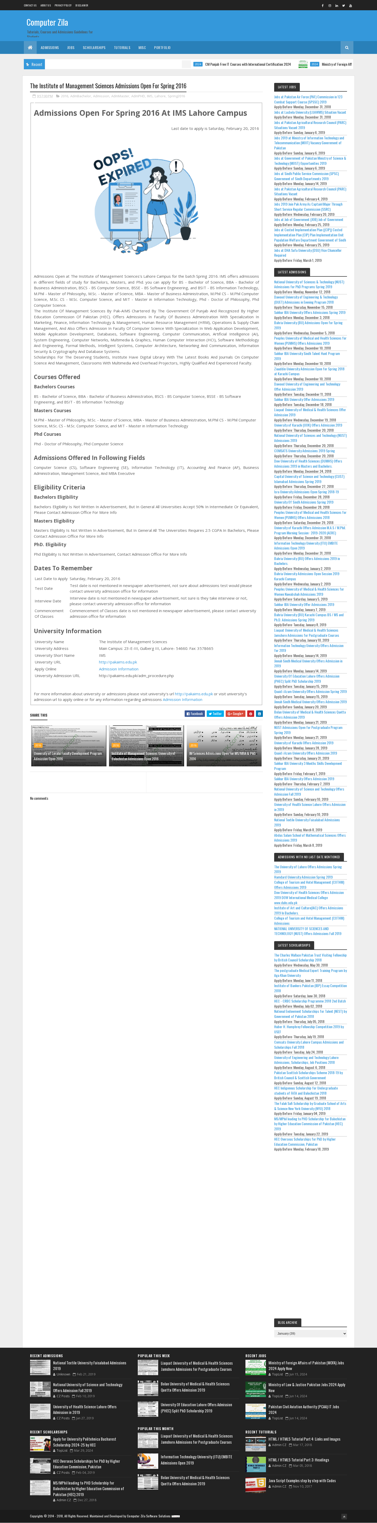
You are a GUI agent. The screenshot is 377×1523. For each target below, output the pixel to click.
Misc (142, 47)
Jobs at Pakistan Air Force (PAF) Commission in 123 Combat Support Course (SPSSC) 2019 (308, 99)
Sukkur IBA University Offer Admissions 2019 (304, 399)
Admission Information (118, 668)
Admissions (50, 47)
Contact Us (30, 5)
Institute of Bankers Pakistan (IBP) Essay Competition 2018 (310, 988)
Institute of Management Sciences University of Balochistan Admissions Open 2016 (143, 755)
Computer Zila (47, 22)
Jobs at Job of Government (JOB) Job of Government (308, 219)
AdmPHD (138, 96)
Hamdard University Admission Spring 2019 (303, 877)
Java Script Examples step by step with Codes (302, 1480)
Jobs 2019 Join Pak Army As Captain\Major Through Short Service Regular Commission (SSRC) (308, 206)
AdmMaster (120, 96)
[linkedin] (337, 5)
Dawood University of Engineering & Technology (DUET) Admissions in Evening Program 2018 (306, 299)
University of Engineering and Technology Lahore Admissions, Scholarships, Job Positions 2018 (306, 1060)
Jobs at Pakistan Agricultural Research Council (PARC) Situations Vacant (310, 191)
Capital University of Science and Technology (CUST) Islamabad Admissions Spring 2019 (309, 479)
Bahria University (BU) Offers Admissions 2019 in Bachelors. (307, 561)
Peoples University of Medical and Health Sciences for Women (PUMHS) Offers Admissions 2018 (310, 514)
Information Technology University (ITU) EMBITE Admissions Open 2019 (306, 545)
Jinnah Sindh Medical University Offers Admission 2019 (310, 701)
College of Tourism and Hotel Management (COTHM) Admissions (309, 920)
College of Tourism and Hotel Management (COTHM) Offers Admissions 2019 (309, 884)
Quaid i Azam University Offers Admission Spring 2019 (310, 691)
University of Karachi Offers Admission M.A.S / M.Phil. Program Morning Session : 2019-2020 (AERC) (310, 530)
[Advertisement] (310, 1236)
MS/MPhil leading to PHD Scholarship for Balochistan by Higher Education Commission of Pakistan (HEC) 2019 (309, 1123)
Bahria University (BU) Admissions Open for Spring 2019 (308, 325)
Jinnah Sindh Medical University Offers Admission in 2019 (308, 663)
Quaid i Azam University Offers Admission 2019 (305, 753)
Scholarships (94, 47)
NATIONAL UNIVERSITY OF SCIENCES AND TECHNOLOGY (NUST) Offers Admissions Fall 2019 (307, 931)
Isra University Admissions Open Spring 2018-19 (306, 491)
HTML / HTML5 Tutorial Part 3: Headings (299, 1459)
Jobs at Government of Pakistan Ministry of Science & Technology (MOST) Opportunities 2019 (310, 160)
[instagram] (330, 5)
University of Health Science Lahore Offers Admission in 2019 (309, 807)
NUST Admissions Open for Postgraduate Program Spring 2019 (308, 730)
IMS (150, 96)
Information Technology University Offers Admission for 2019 (308, 648)
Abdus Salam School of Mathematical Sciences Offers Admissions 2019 (310, 837)
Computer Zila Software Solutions (149, 1516)
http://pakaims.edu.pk (118, 661)
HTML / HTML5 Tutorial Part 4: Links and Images (304, 1439)
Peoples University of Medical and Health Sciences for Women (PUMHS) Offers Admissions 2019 (310, 340)
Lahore (160, 96)
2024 (172, 64)
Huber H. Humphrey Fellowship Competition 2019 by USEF (309, 1029)
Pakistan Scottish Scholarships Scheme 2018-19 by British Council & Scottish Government (308, 1075)
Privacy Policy (63, 5)
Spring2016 (176, 96)
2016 (64, 96)
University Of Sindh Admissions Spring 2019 (303, 502)
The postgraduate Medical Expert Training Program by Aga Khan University (310, 973)
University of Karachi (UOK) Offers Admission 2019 (308, 425)
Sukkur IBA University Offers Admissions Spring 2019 (309, 312)
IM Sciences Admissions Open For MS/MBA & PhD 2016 (222, 755)
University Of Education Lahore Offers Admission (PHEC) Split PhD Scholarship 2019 (306, 678)
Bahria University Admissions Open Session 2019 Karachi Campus (306, 576)
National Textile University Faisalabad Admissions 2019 (307, 822)
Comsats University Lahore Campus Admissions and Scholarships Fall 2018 (309, 1044)
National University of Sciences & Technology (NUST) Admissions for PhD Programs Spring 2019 (309, 284)
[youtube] (350, 5)
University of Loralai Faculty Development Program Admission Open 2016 (68, 755)
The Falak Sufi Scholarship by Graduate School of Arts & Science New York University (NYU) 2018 (310, 1106)
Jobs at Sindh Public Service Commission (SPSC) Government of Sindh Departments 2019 (306, 176)
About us (46, 5)
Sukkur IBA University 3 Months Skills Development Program (308, 765)
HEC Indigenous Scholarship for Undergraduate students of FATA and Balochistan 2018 (306, 1090)
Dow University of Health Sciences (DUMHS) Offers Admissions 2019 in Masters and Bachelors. (308, 463)
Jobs (71, 47)
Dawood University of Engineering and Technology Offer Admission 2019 (307, 386)
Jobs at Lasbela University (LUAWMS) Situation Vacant (310, 112)
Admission (101, 96)
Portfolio (162, 47)
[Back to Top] (344, 1516)
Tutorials (122, 47)
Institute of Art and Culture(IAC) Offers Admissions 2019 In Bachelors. (308, 910)
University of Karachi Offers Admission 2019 (303, 742)
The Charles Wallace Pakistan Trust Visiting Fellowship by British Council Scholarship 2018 (310, 957)
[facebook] (323, 5)
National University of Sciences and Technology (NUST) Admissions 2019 (310, 437)
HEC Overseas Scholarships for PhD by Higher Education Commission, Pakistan (305, 1141)
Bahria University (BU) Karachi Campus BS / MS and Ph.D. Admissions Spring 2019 (309, 617)
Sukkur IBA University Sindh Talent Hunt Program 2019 (307, 356)
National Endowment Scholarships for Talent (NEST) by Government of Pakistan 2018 (310, 1013)
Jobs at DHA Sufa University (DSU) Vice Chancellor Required (308, 252)
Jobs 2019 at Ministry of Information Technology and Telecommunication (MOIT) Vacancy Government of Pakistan (309, 142)
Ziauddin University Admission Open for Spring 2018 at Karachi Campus (309, 371)
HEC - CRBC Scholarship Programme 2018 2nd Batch (310, 1001)
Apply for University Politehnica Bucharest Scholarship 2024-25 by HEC (84, 1442)
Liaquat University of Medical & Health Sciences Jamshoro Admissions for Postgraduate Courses (306, 632)
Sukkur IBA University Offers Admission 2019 (304, 778)
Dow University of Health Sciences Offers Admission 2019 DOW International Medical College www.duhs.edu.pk (309, 897)
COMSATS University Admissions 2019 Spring (304, 450)
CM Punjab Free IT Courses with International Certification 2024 (222, 64)
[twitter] (343, 5)
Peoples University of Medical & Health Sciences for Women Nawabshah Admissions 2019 (309, 591)
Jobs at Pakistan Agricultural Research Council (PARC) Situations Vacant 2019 (310, 125)
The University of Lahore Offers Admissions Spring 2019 (308, 869)
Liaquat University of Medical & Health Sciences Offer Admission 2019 (310, 412)
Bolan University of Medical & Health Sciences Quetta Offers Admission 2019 (310, 714)
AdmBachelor (80, 96)
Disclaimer (81, 5)
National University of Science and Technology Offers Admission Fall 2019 (309, 791)
